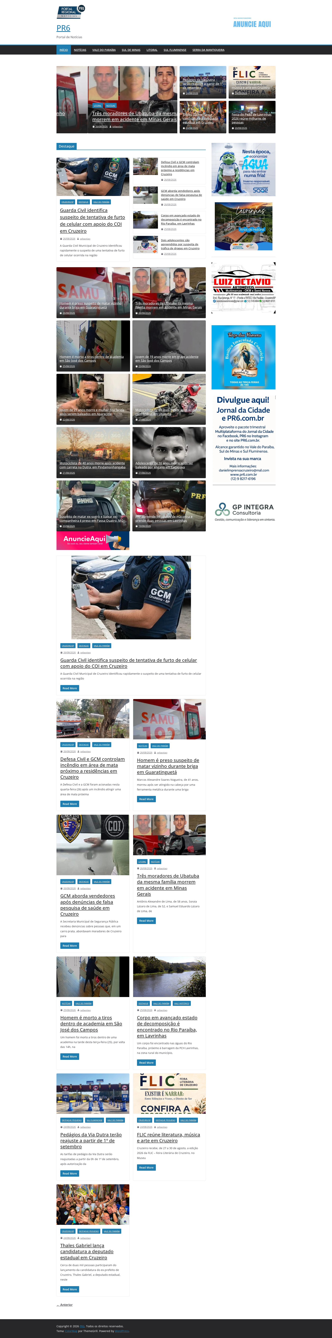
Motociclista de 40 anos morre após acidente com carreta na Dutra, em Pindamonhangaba (92, 465)
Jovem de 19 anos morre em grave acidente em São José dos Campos (166, 359)
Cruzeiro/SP (67, 202)
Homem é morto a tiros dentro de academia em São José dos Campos (92, 359)
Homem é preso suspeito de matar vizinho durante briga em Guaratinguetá (90, 305)
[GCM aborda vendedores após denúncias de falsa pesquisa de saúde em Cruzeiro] (145, 198)
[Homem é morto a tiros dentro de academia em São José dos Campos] (93, 345)
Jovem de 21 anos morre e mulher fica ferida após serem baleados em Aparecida (92, 412)
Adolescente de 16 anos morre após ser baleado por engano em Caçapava (164, 465)
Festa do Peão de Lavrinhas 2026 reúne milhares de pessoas (251, 118)
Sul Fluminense (175, 50)
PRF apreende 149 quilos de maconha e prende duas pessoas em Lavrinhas (164, 519)
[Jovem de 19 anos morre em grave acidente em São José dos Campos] (169, 345)
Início (64, 50)
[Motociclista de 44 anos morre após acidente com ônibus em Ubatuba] (169, 399)
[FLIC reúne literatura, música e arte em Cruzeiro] (169, 1093)
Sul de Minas (131, 50)
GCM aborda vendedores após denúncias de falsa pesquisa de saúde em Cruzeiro (181, 195)
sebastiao (86, 126)
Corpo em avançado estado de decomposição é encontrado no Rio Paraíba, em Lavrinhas (181, 219)
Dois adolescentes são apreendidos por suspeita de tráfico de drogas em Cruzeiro (180, 244)
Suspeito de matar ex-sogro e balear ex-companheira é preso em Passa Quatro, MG (91, 519)
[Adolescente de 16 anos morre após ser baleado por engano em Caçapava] (169, 452)
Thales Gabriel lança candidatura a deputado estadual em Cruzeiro (200, 118)
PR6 (63, 27)
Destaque (83, 202)
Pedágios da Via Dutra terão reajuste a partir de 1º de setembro (203, 84)
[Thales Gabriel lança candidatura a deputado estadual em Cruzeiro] (92, 1204)
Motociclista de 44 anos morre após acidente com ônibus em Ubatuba (168, 412)
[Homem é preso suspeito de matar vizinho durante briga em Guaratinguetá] (93, 292)
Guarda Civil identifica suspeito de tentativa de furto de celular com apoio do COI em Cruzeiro (92, 220)
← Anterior (64, 1305)
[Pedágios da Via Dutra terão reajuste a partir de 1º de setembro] (92, 1093)
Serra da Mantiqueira (208, 50)
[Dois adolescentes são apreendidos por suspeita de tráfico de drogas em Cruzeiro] (145, 247)
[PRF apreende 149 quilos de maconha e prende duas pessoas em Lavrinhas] (169, 505)
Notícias (80, 50)
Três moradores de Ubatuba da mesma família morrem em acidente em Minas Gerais (112, 116)
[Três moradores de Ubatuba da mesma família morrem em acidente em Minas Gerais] (116, 69)
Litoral (152, 50)
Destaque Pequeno (72, 1120)
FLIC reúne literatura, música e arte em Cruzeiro (251, 86)
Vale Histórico (181, 1003)
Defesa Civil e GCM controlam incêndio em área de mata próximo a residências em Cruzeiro (180, 168)
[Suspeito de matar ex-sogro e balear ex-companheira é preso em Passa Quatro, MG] (93, 505)
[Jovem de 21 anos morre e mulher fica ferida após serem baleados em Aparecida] (93, 398)
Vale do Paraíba (104, 50)
